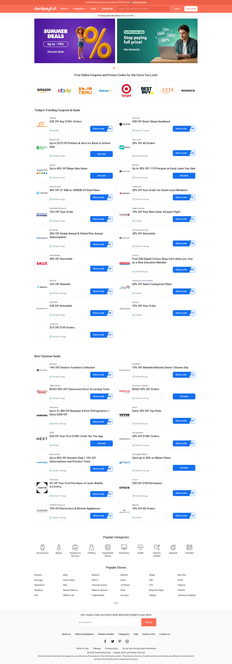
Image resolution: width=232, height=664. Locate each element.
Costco (135, 255)
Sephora (181, 585)
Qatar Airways (138, 208)
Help (136, 634)
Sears (123, 580)
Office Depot (55, 386)
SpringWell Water (139, 454)
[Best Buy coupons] (147, 90)
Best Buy (182, 575)
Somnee (136, 118)
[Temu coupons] (85, 90)
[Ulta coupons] (167, 90)
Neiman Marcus (70, 590)
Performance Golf (140, 230)
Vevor (134, 407)
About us (66, 634)
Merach (53, 281)
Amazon (38, 575)
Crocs (135, 480)
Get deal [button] (101, 154)
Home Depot (69, 580)
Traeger (152, 595)
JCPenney (125, 585)
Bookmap (54, 230)
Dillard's (181, 590)
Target (152, 575)
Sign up (149, 622)
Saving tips (107, 8)
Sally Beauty (55, 255)
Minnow (135, 302)
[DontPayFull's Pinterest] (119, 641)
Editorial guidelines (84, 634)
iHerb (122, 590)
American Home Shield (142, 281)
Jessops (124, 595)
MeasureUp (55, 454)
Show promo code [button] (98, 129)
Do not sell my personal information (139, 648)
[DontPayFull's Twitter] (112, 641)
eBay (65, 575)
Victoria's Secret (99, 585)
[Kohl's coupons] (188, 90)
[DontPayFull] (45, 9)
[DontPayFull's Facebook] (105, 641)
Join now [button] (190, 8)
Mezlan (135, 505)
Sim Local (136, 140)
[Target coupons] (126, 90)
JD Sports (54, 324)
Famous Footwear (140, 386)
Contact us (164, 634)
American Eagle (156, 590)
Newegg (38, 580)
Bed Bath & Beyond (58, 208)
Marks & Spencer (100, 590)
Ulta (36, 595)
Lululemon (137, 187)
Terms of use (82, 648)
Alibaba (53, 118)
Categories (123, 634)
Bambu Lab (54, 140)
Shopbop (38, 590)
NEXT (52, 433)
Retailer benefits (106, 634)
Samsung (54, 407)
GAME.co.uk (68, 595)
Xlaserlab (54, 480)
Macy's (95, 580)
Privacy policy (111, 648)
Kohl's (180, 580)
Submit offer (148, 634)
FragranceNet (98, 595)
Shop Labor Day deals (110, 16)
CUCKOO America (57, 505)
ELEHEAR (53, 302)
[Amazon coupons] (43, 90)
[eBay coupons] (64, 90)
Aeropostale (137, 433)
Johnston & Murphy (187, 595)
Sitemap (97, 648)
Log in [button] (177, 8)
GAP (151, 580)
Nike (65, 585)
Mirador (135, 165)
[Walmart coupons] (105, 90)
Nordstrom (39, 585)
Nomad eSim (55, 187)
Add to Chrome (140, 2)
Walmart (124, 575)
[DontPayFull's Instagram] (127, 641)
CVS (151, 585)
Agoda (52, 165)
